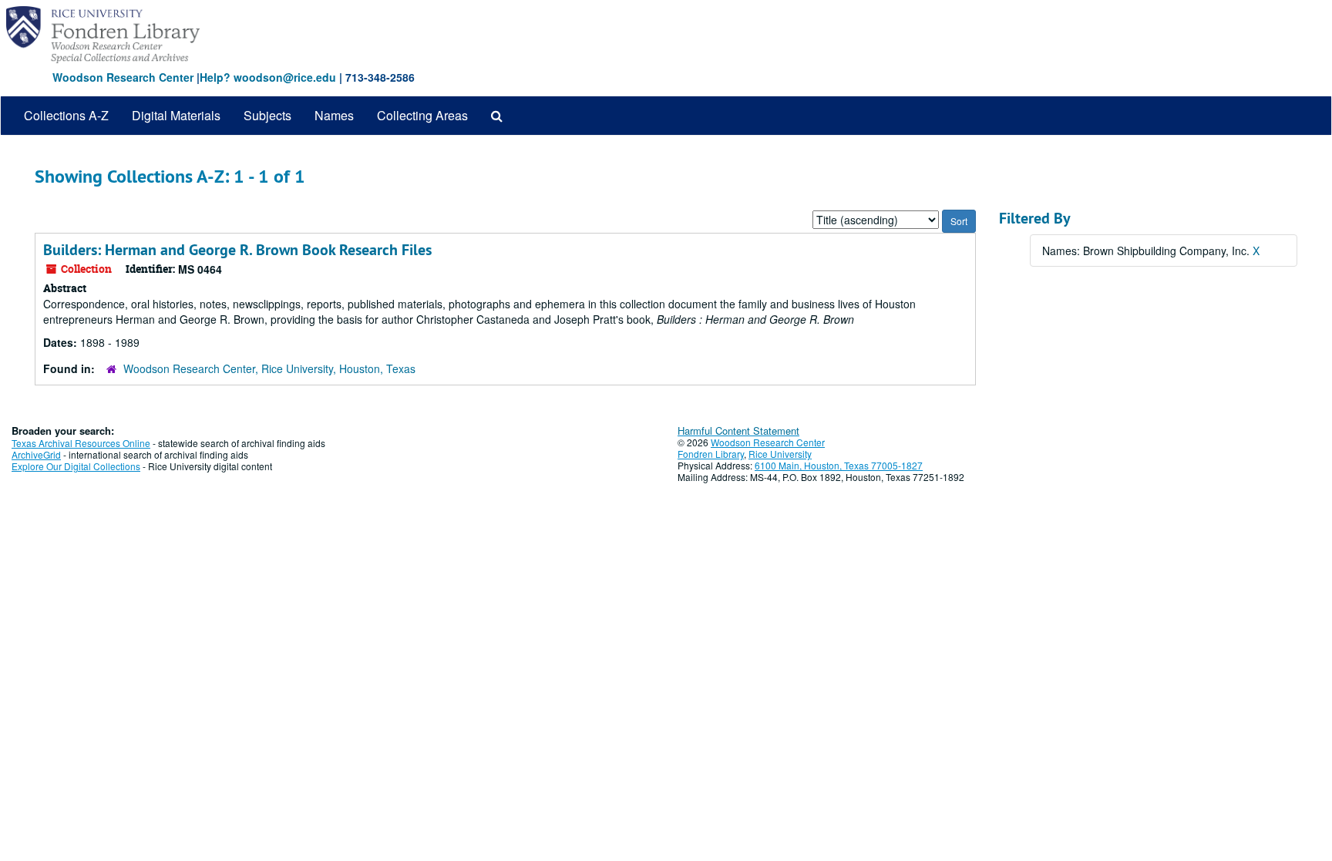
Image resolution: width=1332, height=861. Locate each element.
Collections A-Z (66, 115)
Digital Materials (176, 115)
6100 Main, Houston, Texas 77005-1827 (839, 465)
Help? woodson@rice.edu (268, 77)
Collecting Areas (422, 115)
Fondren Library (711, 453)
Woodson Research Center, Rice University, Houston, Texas (269, 368)
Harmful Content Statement (738, 430)
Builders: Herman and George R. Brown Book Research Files (237, 250)
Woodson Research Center (122, 77)
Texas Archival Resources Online (81, 442)
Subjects (267, 115)
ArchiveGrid (36, 454)
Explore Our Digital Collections (76, 466)
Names (334, 115)
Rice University (780, 453)
